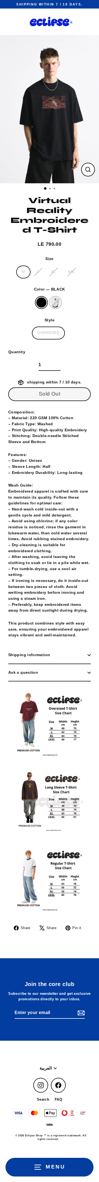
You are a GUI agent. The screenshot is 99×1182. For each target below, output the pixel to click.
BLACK (41, 302)
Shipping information (29, 655)
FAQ (58, 1099)
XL (53, 272)
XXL (71, 272)
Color (49, 289)
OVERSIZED (48, 333)
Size (49, 258)
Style (49, 320)
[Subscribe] (80, 1013)
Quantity (16, 352)
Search (43, 1099)
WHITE (55, 302)
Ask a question (23, 672)
